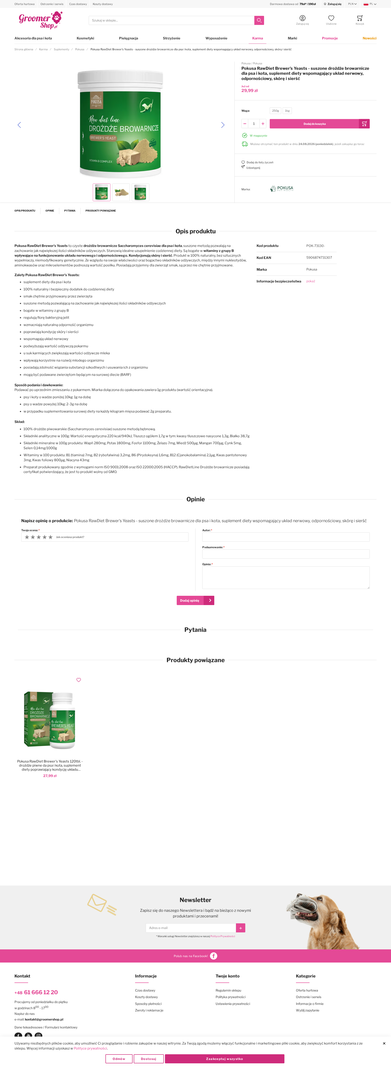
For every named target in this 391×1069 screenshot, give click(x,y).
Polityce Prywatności (222, 936)
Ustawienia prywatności (233, 1004)
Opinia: (206, 564)
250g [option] (275, 110)
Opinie (49, 210)
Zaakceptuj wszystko (224, 1059)
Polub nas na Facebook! (191, 956)
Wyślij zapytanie (307, 1010)
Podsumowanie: (212, 547)
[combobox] (176, 20)
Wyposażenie (216, 38)
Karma (257, 38)
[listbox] (281, 111)
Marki (292, 38)
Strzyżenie (171, 38)
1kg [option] (287, 110)
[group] (305, 111)
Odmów (119, 1059)
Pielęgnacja (128, 38)
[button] (352, 4)
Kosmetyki (85, 38)
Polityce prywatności (90, 1048)
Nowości (370, 38)
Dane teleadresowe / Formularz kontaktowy (45, 1027)
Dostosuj (149, 1059)
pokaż (310, 281)
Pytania (69, 210)
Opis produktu (24, 210)
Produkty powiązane (101, 210)
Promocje (330, 38)
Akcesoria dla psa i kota (33, 38)
